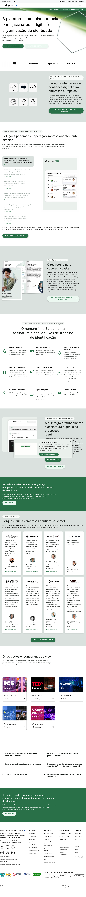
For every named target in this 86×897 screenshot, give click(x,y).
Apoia (76, 852)
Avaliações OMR (79, 874)
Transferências (48, 853)
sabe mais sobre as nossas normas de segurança (65, 110)
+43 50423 (81, 1)
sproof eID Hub (33, 845)
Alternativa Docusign (65, 833)
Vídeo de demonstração (48, 840)
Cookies (84, 886)
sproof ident (32, 836)
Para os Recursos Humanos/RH (64, 848)
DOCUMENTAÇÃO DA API (54, 466)
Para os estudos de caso (42, 640)
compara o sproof (64, 836)
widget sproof (33, 839)
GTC (62, 886)
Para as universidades (63, 853)
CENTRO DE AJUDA (72, 1)
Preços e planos (48, 833)
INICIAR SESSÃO (62, 1)
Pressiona (77, 849)
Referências (62, 842)
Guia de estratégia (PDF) (48, 844)
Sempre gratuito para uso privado (73, 9)
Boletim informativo (49, 862)
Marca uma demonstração (35, 46)
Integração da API (34, 850)
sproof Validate (33, 847)
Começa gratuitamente (12, 46)
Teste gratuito (9, 502)
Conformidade (63, 839)
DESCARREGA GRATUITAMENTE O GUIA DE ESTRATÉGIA (62, 298)
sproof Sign (32, 833)
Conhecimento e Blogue (48, 849)
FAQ (45, 859)
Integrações (32, 853)
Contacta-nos (78, 836)
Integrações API (52, 459)
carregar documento (48, 454)
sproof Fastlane (33, 842)
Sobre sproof (78, 833)
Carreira (77, 846)
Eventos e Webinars (49, 856)
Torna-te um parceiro (78, 843)
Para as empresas (64, 845)
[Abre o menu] (80, 5)
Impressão (50, 886)
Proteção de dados (68, 886)
